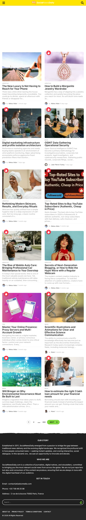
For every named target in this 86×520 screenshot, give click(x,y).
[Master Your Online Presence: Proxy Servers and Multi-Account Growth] (21, 307)
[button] (3, 3)
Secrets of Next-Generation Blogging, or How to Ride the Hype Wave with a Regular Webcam (61, 269)
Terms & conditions (34, 512)
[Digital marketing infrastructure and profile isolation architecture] (21, 123)
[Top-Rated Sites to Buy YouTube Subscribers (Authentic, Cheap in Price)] (64, 184)
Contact (47, 512)
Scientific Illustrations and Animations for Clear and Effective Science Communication (60, 331)
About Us (6, 512)
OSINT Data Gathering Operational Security (58, 144)
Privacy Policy (18, 512)
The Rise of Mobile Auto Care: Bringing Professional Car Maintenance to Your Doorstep (20, 268)
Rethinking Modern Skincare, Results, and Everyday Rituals (19, 205)
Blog (46, 140)
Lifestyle (5, 83)
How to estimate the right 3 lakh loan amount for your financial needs (63, 394)
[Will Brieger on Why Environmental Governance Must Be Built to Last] (21, 371)
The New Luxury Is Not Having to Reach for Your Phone (21, 87)
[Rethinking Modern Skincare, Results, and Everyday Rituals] (21, 184)
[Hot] (48, 53)
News (4, 140)
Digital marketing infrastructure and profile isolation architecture (21, 144)
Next (52, 422)
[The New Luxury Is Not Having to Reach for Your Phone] (21, 66)
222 (44, 422)
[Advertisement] (43, 30)
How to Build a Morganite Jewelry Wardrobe (59, 87)
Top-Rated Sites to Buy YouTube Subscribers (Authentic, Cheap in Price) (64, 206)
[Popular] (6, 358)
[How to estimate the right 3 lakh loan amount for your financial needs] (64, 371)
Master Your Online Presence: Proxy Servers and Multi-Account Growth (19, 330)
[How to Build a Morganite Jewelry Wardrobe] (64, 66)
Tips (3, 324)
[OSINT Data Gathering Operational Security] (64, 123)
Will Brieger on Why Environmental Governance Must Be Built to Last (21, 394)
